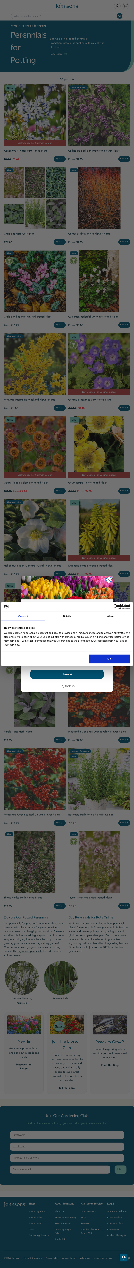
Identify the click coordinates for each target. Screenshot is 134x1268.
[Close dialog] (108, 579)
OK (109, 659)
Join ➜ (67, 674)
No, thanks (67, 686)
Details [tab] (67, 616)
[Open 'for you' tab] (123, 1257)
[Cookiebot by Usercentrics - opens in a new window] (116, 606)
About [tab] (110, 616)
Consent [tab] (23, 616)
